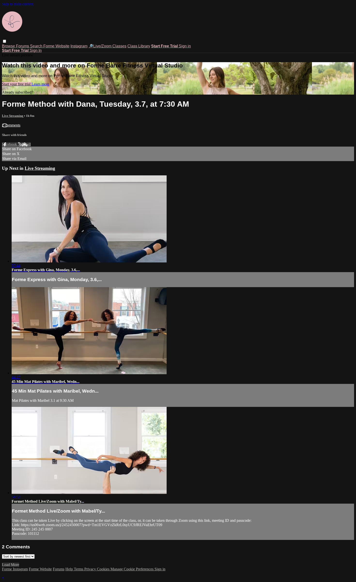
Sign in (185, 46)
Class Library (138, 46)
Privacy (90, 569)
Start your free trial (16, 84)
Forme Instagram (15, 569)
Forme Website (56, 46)
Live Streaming (13, 116)
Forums (23, 46)
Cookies (103, 569)
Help (69, 569)
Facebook (10, 144)
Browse (9, 46)
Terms (79, 569)
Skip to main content (17, 4)
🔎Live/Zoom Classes (107, 46)
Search (36, 46)
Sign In (36, 50)
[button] (4, 41)
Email (26, 144)
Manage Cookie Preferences (132, 569)
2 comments (11, 125)
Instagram (78, 46)
